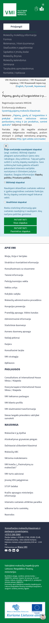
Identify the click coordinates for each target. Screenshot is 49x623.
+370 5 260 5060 (13, 534)
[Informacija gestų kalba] (36, 10)
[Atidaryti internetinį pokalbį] (43, 617)
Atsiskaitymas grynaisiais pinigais (21, 439)
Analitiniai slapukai (16, 202)
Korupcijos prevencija (15, 306)
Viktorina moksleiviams (16, 458)
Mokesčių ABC (11, 452)
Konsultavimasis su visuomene (19, 268)
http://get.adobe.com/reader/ (31, 139)
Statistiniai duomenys (15, 325)
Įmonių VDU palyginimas (16, 480)
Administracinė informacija (18, 319)
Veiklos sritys (11, 287)
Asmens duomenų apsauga (18, 331)
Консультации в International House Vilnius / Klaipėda (23, 388)
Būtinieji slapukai (15, 182)
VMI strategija (11, 356)
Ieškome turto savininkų (16, 508)
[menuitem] (19, 35)
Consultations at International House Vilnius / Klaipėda (23, 379)
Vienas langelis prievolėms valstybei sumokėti (22, 417)
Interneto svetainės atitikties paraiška (23, 502)
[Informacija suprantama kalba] (41, 10)
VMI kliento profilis (14, 402)
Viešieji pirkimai (12, 337)
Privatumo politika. (21, 177)
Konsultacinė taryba (14, 350)
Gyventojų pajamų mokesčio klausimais (21, 110)
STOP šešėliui (11, 486)
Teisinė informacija (14, 275)
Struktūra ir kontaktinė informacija (22, 262)
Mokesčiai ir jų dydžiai (15, 433)
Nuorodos (9, 514)
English (19, 86)
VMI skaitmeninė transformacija (20, 409)
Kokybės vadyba (12, 294)
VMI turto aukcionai (14, 473)
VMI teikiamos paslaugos (17, 396)
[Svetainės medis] (43, 4)
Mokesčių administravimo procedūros (23, 300)
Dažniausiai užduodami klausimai (21, 445)
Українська (39, 86)
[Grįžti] (3, 92)
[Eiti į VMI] (15, 10)
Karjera (8, 344)
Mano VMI (22, 547)
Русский (29, 86)
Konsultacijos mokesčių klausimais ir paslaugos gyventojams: (23, 530)
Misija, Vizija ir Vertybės (16, 256)
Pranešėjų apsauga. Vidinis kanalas (21, 312)
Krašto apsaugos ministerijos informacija (19, 494)
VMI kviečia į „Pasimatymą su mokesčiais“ (19, 466)
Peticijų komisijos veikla (16, 281)
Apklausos (10, 363)
